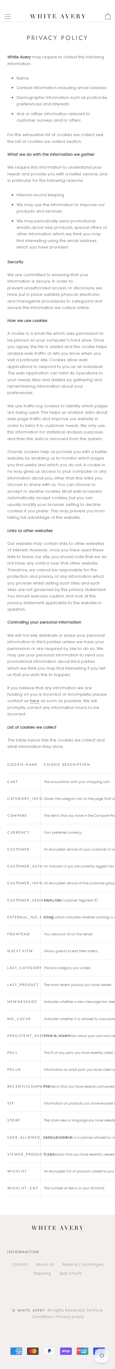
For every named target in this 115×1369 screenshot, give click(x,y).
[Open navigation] (8, 16)
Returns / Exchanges (83, 1264)
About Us (45, 1264)
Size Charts (70, 1273)
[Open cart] (107, 17)
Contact (20, 1264)
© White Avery (28, 1310)
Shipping (42, 1273)
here (34, 701)
